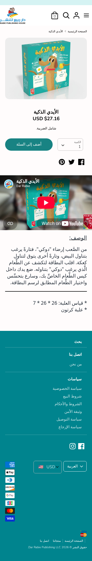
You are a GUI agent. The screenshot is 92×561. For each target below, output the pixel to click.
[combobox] (70, 144)
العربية (72, 466)
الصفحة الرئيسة (74, 541)
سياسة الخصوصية (67, 388)
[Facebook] (81, 446)
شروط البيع (72, 396)
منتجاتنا (57, 541)
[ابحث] (66, 13)
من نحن (76, 364)
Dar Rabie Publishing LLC (44, 547)
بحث (78, 341)
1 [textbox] (79, 146)
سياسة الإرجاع (70, 427)
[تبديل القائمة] (86, 15)
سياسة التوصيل (69, 419)
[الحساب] (76, 13)
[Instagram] (73, 446)
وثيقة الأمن (73, 411)
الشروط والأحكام (68, 403)
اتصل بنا (75, 354)
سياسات (75, 379)
